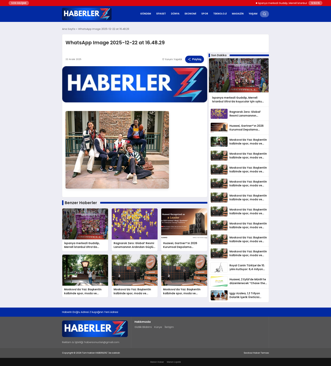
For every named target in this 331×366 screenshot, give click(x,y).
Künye (158, 327)
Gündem (145, 13)
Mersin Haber (157, 361)
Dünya (175, 13)
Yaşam (253, 13)
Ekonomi (190, 13)
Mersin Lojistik (174, 361)
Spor (204, 13)
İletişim (169, 327)
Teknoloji (220, 13)
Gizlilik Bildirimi (143, 327)
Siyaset (161, 13)
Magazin (238, 13)
